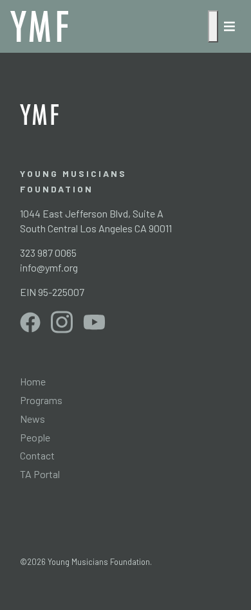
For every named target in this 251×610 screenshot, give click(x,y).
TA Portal (40, 474)
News (32, 418)
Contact (37, 455)
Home (33, 381)
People (35, 437)
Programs (41, 400)
